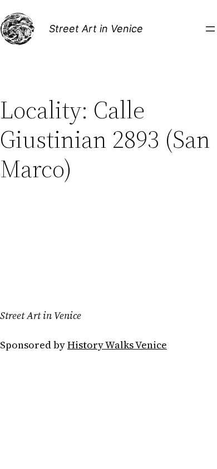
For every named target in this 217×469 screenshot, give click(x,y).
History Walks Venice (117, 345)
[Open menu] (210, 29)
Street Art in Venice (96, 28)
